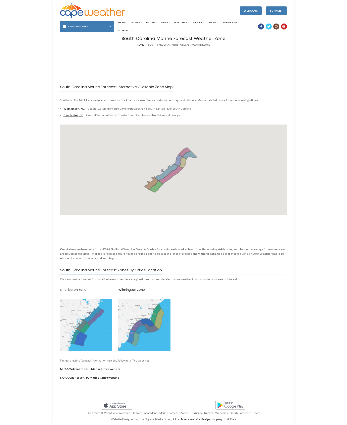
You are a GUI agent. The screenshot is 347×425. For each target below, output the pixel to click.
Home (140, 44)
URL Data (230, 419)
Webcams (251, 10)
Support (276, 10)
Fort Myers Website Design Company (198, 419)
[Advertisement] (173, 68)
